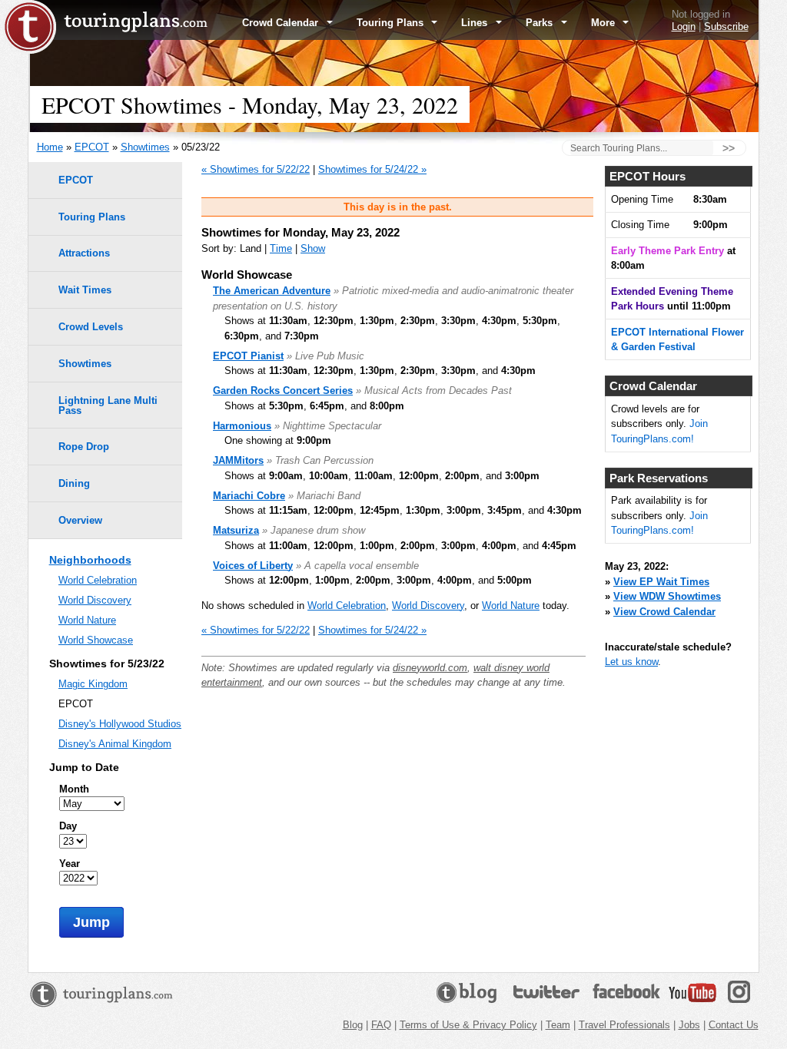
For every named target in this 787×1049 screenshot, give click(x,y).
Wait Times (84, 290)
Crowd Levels (90, 327)
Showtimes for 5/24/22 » (372, 169)
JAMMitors (238, 460)
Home (50, 147)
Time (281, 248)
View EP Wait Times (661, 581)
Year (69, 863)
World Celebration (346, 605)
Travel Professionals (624, 1025)
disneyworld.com (430, 667)
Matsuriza (236, 530)
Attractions (84, 253)
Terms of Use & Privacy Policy (468, 1025)
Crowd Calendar (281, 22)
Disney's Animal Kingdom (114, 744)
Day (68, 826)
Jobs (689, 1025)
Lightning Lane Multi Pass (108, 405)
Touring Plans (392, 22)
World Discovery (428, 605)
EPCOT (92, 147)
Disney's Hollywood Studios (119, 724)
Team (558, 1025)
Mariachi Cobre (249, 495)
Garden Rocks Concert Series (283, 390)
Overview (80, 520)
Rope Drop (83, 446)
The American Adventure (271, 290)
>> (728, 148)
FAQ (381, 1025)
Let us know (631, 661)
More (604, 22)
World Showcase (95, 640)
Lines (475, 22)
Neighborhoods (90, 560)
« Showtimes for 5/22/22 (255, 169)
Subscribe (726, 26)
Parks (541, 22)
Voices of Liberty (253, 565)
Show (313, 248)
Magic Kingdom (93, 684)
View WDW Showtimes (667, 596)
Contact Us (734, 1025)
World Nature (511, 605)
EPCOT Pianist (248, 356)
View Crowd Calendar (664, 611)
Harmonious (242, 426)
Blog (353, 1025)
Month (74, 789)
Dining (74, 483)
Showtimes (145, 147)
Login (684, 26)
